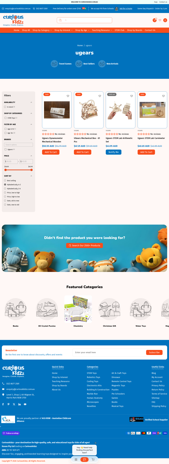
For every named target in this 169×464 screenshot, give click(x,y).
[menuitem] (61, 373)
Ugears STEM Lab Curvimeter (151, 138)
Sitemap (155, 398)
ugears (89, 45)
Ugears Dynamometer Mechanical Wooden (52, 140)
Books (15, 326)
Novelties (91, 406)
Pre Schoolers (118, 394)
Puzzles (115, 389)
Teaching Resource (101, 30)
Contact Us (157, 381)
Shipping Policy (159, 406)
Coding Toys (92, 381)
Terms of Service (159, 394)
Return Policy (158, 389)
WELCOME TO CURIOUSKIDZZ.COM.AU (84, 2)
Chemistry (78, 326)
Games (115, 398)
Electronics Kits (94, 385)
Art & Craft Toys (119, 373)
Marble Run (92, 394)
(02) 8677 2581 (42, 8)
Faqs (156, 2)
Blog (154, 373)
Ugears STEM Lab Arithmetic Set (119, 140)
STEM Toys (92, 373)
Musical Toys (117, 406)
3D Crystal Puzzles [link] (47, 326)
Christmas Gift (109, 326)
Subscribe (154, 352)
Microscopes (93, 402)
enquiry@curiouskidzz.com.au (17, 8)
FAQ (153, 402)
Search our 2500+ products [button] (86, 245)
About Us (56, 389)
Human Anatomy (95, 398)
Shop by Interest (62, 30)
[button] (155, 20)
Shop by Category (41, 30)
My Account (157, 377)
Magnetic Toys (118, 385)
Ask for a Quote (126, 8)
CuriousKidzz (22, 461)
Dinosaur (116, 377)
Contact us (163, 2)
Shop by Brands (59, 385)
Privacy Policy (158, 385)
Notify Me (114, 152)
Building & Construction (98, 389)
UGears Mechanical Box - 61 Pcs (87, 140)
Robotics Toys (93, 377)
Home (80, 45)
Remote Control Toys (121, 381)
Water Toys (141, 326)
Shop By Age (81, 30)
